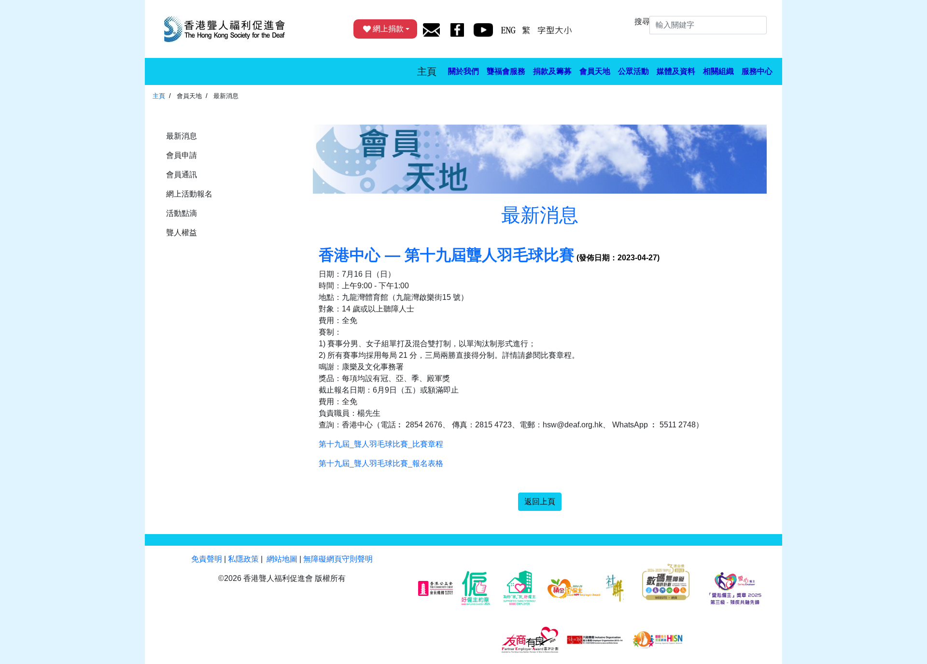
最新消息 (181, 136)
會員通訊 (181, 174)
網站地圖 (282, 559)
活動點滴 (181, 213)
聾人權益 (181, 232)
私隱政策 (243, 559)
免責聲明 (206, 559)
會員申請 (181, 155)
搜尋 (642, 21)
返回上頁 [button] (539, 501)
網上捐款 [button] (388, 29)
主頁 (426, 71)
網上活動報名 (189, 194)
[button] (463, 71)
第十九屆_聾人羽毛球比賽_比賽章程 (381, 444)
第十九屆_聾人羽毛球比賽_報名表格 (381, 463)
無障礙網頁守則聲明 (338, 559)
